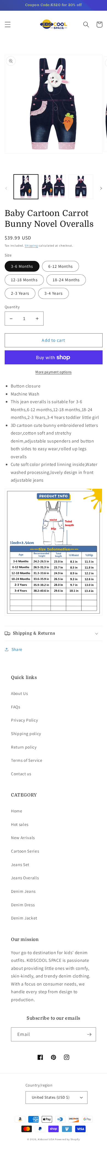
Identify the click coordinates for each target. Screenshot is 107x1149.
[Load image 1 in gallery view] (26, 186)
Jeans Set (20, 864)
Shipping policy (26, 733)
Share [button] (17, 649)
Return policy (24, 747)
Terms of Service (27, 760)
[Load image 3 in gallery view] (81, 186)
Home (16, 811)
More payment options (53, 372)
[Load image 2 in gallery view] (53, 186)
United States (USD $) (50, 1097)
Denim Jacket (24, 918)
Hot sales (20, 824)
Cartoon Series (25, 851)
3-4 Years (53, 293)
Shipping (31, 245)
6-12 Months (60, 266)
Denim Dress (23, 904)
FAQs (15, 706)
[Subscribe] (89, 1034)
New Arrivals (23, 837)
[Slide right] (101, 188)
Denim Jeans (23, 891)
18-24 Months (66, 279)
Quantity (12, 306)
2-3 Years (20, 293)
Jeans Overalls (25, 877)
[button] (7, 24)
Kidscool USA (46, 1139)
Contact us (21, 773)
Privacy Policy (24, 720)
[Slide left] (6, 188)
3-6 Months (22, 266)
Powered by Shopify (67, 1139)
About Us (19, 693)
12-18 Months (24, 279)
